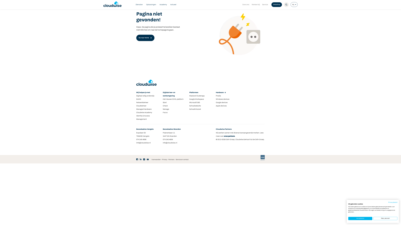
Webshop (276, 4)
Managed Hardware (144, 109)
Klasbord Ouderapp (197, 96)
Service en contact (182, 159)
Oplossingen (151, 5)
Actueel (173, 5)
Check (165, 106)
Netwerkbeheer (142, 102)
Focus (165, 112)
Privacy (164, 159)
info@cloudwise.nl (143, 143)
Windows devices (222, 99)
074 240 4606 (141, 139)
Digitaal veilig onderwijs (145, 96)
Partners (171, 159)
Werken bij (256, 5)
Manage (166, 109)
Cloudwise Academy (144, 112)
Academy (163, 5)
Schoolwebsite (195, 106)
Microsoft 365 (194, 102)
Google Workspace (196, 99)
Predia (218, 96)
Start (165, 102)
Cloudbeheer (141, 106)
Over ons (245, 5)
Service (265, 5)
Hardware (220, 92)
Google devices (222, 102)
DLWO (138, 99)
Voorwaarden (156, 159)
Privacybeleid (392, 202)
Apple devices (221, 106)
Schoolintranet (195, 109)
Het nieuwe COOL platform (173, 99)
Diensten (139, 5)
